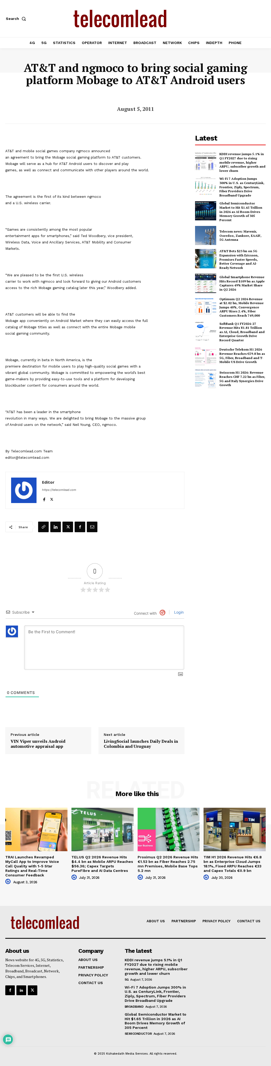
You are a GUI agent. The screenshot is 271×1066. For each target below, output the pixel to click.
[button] (17, 18)
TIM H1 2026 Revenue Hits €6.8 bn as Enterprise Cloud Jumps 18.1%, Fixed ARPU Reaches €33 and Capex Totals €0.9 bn (233, 863)
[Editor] (24, 490)
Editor (48, 482)
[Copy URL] (43, 527)
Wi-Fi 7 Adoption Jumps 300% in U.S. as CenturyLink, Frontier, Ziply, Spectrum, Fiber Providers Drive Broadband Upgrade (241, 187)
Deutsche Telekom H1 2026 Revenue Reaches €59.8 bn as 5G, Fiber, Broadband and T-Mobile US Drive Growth (242, 355)
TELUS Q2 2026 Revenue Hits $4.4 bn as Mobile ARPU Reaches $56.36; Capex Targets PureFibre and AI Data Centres (102, 863)
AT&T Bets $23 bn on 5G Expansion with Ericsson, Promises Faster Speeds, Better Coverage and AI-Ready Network (239, 259)
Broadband (134, 1006)
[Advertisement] (233, 431)
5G (127, 979)
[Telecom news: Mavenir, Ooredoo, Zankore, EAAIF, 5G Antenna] (205, 235)
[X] (52, 498)
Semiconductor (138, 1034)
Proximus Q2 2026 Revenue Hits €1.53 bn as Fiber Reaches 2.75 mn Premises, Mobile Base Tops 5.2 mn (168, 863)
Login (178, 612)
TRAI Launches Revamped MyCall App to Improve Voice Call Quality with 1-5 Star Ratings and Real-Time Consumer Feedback (32, 866)
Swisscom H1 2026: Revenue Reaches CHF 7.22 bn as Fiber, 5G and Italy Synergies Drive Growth (242, 378)
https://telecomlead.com (59, 490)
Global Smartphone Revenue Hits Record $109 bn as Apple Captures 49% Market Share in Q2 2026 (242, 283)
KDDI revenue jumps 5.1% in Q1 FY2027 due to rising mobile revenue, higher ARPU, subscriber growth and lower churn (242, 162)
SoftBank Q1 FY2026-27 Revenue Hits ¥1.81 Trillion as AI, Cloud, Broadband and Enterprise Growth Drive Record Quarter (242, 332)
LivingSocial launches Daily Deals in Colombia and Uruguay (141, 744)
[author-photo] (8, 882)
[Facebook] (44, 498)
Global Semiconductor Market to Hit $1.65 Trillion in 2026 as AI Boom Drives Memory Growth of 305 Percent (240, 211)
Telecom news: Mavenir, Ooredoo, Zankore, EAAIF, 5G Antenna (240, 235)
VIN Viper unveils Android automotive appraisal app (38, 744)
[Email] (92, 527)
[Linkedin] (55, 527)
